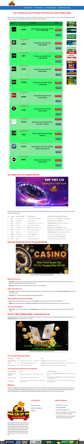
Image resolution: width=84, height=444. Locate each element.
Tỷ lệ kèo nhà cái (39, 7)
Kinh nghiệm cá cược (64, 7)
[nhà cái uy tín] (14, 3)
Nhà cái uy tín (18, 7)
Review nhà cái (28, 7)
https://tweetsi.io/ (12, 423)
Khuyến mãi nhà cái (51, 7)
